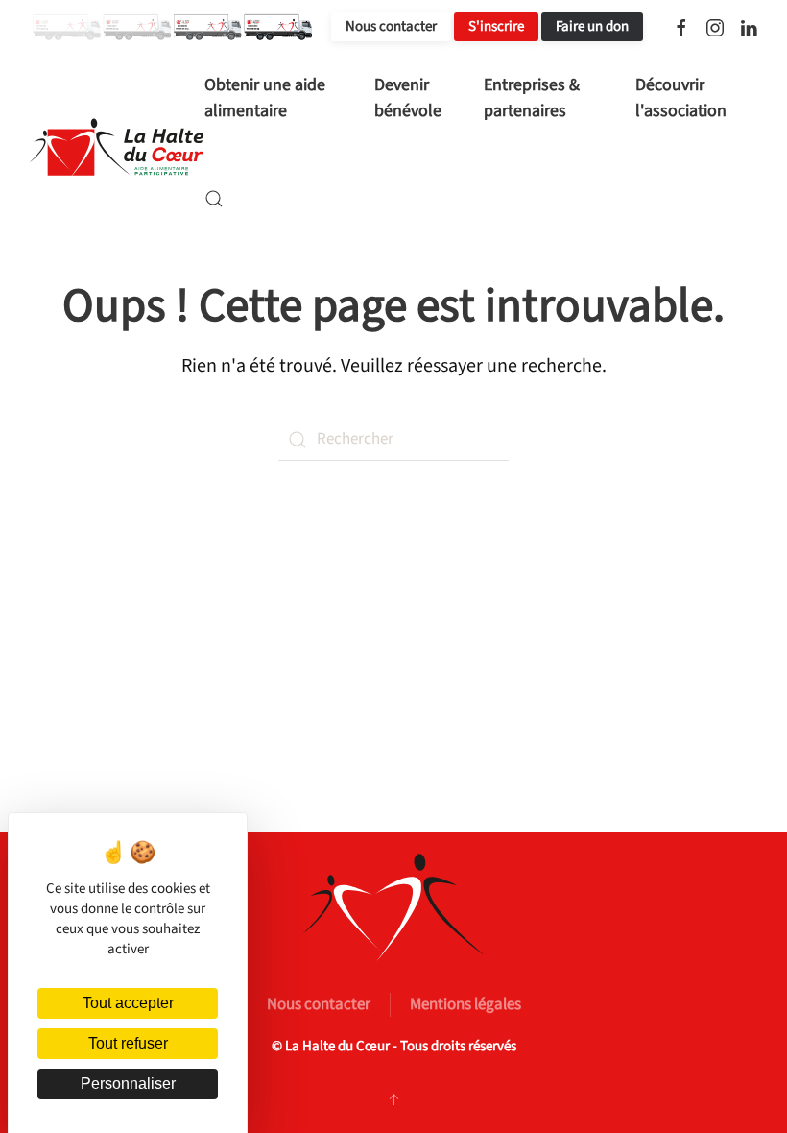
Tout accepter (128, 1003)
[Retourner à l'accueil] (116, 148)
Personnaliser (128, 1083)
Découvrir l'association (681, 98)
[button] (214, 199)
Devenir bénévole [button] (407, 98)
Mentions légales (465, 1004)
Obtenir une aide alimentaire (264, 98)
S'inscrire (496, 26)
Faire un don (592, 26)
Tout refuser (128, 1043)
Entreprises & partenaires (532, 98)
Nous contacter (391, 26)
